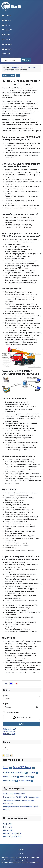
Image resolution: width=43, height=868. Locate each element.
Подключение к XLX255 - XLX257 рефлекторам (21, 797)
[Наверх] (39, 864)
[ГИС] (9, 25)
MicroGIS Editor (9, 781)
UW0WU (32, 772)
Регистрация (8, 734)
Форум (7, 54)
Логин (5, 695)
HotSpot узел (8, 803)
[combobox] (11, 60)
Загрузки (8, 44)
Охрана (7, 35)
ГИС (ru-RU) (7, 830)
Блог (6, 39)
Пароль (6, 704)
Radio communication (13, 772)
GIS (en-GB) (7, 824)
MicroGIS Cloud (25, 781)
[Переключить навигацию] (5, 748)
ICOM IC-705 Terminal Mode (14, 794)
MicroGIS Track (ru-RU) (12, 833)
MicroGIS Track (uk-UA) (12, 836)
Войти (21, 724)
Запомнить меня (12, 712)
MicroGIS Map (25, 777)
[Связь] (10, 29)
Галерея (6, 810)
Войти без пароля (23, 717)
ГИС (6, 25)
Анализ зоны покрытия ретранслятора (18, 800)
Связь (7, 30)
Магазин (8, 49)
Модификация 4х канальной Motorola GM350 (21, 806)
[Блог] (9, 39)
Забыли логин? (9, 731)
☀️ (3, 755)
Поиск (26, 60)
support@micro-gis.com (30, 862)
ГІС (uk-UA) (7, 827)
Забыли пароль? (9, 729)
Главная (8, 15)
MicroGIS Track (8, 75)
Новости (8, 20)
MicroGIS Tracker (9, 776)
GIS (18, 75)
